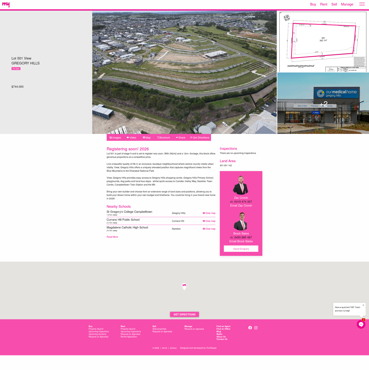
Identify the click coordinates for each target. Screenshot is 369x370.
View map (210, 213)
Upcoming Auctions (97, 334)
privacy (173, 347)
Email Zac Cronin (241, 205)
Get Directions (185, 314)
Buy (313, 4)
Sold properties (159, 329)
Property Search (96, 329)
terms (164, 347)
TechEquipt (211, 347)
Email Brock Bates (241, 241)
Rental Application (129, 336)
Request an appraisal (194, 329)
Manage (347, 4)
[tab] (115, 137)
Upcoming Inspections (99, 331)
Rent (323, 4)
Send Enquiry (241, 249)
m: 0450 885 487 (241, 237)
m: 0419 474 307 (241, 201)
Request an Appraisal (98, 336)
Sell (334, 4)
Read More (112, 236)
